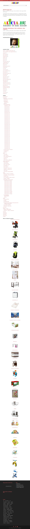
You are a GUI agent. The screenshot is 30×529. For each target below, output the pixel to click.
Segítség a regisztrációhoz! (7, 209)
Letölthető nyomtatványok (7, 203)
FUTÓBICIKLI (15, 457)
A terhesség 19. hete (7, 123)
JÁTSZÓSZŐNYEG (15, 427)
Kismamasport (6, 101)
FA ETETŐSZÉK (15, 358)
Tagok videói (5, 215)
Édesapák (5, 200)
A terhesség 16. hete (7, 119)
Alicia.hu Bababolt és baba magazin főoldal (20, 30)
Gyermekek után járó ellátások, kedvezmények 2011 (11, 202)
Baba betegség (5, 54)
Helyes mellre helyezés (7, 164)
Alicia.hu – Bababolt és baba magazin (8, 50)
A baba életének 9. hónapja (8, 190)
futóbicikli (4, 509)
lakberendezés (5, 80)
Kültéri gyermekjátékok (6, 79)
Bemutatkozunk (5, 96)
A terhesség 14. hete (7, 117)
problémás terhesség (6, 86)
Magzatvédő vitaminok (6, 82)
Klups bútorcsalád (5, 76)
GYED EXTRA (5, 69)
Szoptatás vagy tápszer (6, 161)
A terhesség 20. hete (7, 124)
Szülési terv (5, 158)
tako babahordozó (5, 520)
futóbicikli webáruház (9, 509)
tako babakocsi (10, 520)
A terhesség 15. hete (7, 118)
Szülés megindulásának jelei (7, 156)
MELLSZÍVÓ (15, 398)
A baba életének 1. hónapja (8, 180)
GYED (4, 68)
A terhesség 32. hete (7, 138)
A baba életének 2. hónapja (8, 181)
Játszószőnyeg (5, 74)
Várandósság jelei (6, 150)
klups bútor (4, 514)
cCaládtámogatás (5, 62)
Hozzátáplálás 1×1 (6, 165)
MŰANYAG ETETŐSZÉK (15, 368)
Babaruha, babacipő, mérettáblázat (8, 173)
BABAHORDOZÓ (15, 239)
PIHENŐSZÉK (15, 447)
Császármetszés (6, 157)
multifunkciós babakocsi (6, 516)
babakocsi (12, 503)
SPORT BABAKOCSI (15, 229)
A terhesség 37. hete (7, 144)
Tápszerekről (5, 170)
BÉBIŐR (15, 408)
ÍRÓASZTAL (15, 341)
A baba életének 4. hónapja (8, 184)
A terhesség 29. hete (7, 135)
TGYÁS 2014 (5, 92)
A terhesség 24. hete (7, 129)
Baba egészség (5, 55)
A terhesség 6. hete (7, 107)
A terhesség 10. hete (7, 112)
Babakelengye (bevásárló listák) (8, 98)
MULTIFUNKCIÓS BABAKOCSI (15, 219)
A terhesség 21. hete (7, 125)
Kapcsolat (4, 211)
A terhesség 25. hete (7, 130)
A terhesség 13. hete (7, 116)
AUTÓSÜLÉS (15, 249)
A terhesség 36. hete (7, 143)
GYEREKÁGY (12, 320)
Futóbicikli (4, 67)
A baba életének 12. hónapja (8, 193)
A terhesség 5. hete (7, 106)
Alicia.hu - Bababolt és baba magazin (8, 30)
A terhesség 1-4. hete (7, 105)
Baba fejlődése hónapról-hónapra (8, 179)
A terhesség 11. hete (7, 113)
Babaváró (4, 60)
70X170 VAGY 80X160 (17, 320)
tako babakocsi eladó (5, 521)
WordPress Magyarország (19, 487)
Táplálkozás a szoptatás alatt (8, 169)
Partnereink (4, 207)
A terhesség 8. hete (7, 110)
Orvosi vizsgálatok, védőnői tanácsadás (9, 177)
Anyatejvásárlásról (6, 163)
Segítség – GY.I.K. (5, 208)
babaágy (8, 504)
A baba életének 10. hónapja (8, 191)
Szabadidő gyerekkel (6, 87)
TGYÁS (4, 91)
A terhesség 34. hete (7, 141)
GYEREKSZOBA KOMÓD (15, 330)
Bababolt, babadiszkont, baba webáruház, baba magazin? (14, 29)
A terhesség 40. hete (7, 148)
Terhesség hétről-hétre (7, 104)
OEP (10, 516)
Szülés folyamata (6, 155)
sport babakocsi (5, 519)
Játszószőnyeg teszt (7, 9)
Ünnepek (4, 93)
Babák (4, 172)
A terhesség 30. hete (7, 136)
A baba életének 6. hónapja (8, 186)
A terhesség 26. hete (7, 131)
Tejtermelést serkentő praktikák (8, 171)
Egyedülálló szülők (6, 201)
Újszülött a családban (7, 178)
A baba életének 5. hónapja (8, 185)
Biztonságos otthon (6, 199)
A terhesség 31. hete (7, 137)
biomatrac (10, 504)
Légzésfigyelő (5, 81)
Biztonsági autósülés (6, 61)
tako (8, 519)
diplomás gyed (5, 63)
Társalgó (4, 216)
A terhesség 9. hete (7, 111)
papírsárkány (5, 85)
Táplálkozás (5, 103)
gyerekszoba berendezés (6, 73)
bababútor (4, 503)
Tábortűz (4, 88)
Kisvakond (4, 75)
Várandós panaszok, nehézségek (8, 149)
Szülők (4, 198)
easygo (10, 505)
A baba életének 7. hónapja (8, 187)
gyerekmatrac (5, 510)
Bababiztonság (5, 56)
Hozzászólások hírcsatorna (20, 486)
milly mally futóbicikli (10, 515)
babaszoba (4, 504)
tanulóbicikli (10, 521)
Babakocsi (4, 57)
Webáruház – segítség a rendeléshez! (9, 210)
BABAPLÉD (15, 388)
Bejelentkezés (18, 483)
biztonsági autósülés (5, 505)
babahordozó (8, 503)
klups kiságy (8, 514)
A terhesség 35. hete (7, 142)
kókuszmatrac (5, 515)
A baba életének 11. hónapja (8, 192)
